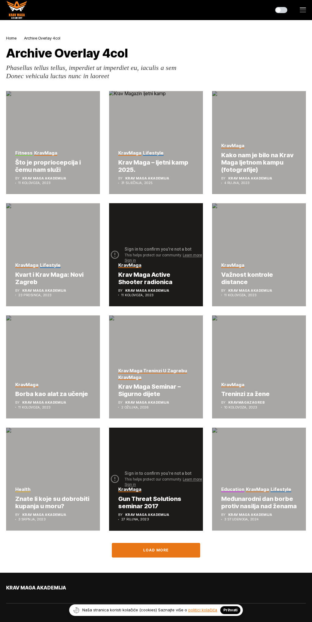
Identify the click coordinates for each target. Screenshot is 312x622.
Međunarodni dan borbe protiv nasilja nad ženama (259, 502)
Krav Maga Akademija (44, 178)
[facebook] (8, 600)
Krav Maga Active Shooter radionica (145, 278)
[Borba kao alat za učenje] (53, 367)
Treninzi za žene (245, 394)
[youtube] (16, 601)
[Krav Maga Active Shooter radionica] (156, 254)
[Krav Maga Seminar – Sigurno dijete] (156, 367)
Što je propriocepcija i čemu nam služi (48, 166)
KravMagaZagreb (246, 403)
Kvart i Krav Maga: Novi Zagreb (49, 278)
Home (11, 38)
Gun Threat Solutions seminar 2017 (149, 502)
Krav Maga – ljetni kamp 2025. (153, 166)
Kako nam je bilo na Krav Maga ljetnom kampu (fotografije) (257, 162)
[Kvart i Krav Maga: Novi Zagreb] (53, 254)
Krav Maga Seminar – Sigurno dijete (149, 390)
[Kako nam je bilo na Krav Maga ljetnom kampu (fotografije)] (259, 142)
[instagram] (25, 600)
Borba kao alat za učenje (51, 394)
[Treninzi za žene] (259, 367)
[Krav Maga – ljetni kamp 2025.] (156, 142)
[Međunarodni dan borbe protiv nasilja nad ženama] (259, 479)
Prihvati (230, 610)
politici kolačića (202, 609)
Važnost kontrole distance (247, 278)
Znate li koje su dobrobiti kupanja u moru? (52, 502)
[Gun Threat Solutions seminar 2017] (156, 479)
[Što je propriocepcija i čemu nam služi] (53, 142)
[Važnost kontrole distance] (259, 254)
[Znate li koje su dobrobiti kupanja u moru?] (53, 479)
